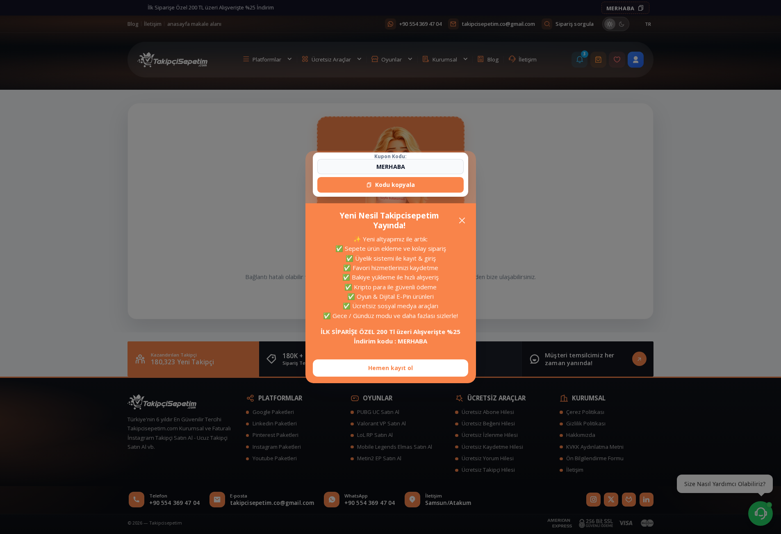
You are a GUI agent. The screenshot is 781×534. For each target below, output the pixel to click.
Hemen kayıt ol (390, 368)
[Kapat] (461, 220)
